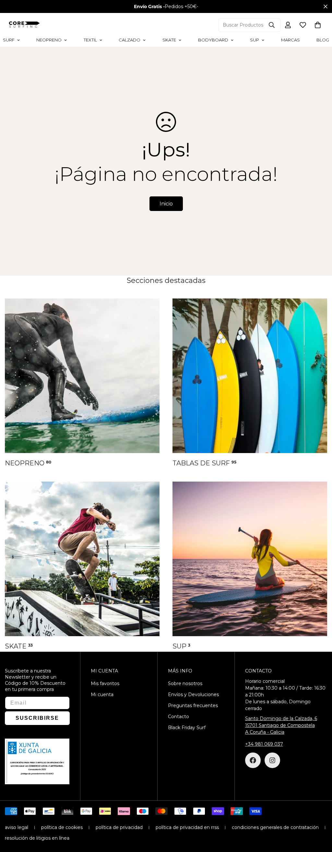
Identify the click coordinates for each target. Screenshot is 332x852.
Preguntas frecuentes (193, 705)
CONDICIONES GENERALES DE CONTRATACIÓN (275, 827)
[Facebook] (253, 760)
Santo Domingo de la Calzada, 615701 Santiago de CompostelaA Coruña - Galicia (281, 725)
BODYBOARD (213, 39)
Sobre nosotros (185, 683)
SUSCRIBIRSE (37, 718)
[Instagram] (272, 760)
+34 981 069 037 (264, 744)
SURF (9, 39)
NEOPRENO (49, 39)
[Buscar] (271, 25)
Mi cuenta (102, 694)
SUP (254, 39)
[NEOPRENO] (82, 375)
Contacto (178, 716)
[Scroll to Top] (319, 816)
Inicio (166, 204)
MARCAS (290, 39)
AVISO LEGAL (16, 827)
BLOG (322, 39)
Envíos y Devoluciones (193, 694)
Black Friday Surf (187, 727)
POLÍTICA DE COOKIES (62, 827)
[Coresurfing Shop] (24, 25)
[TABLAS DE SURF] (249, 375)
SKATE (169, 39)
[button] (317, 25)
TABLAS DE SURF (204, 463)
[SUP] (249, 559)
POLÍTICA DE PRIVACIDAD (119, 827)
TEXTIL (90, 39)
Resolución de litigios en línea (37, 838)
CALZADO (129, 39)
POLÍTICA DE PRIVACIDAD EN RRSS (187, 827)
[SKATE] (82, 559)
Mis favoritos (105, 683)
